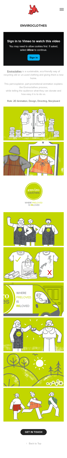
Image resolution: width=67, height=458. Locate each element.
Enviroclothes (14, 71)
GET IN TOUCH (33, 432)
